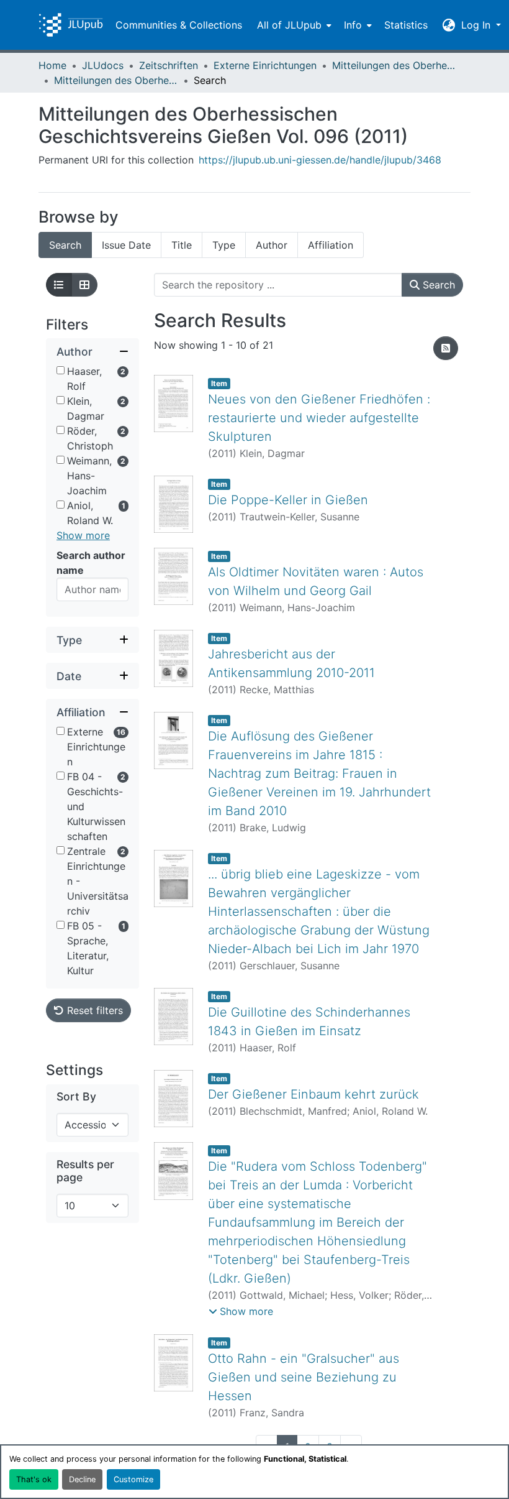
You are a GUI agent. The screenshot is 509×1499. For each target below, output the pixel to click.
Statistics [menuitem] (406, 25)
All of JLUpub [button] (289, 25)
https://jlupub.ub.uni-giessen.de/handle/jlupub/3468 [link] (320, 160)
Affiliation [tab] (330, 245)
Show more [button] (83, 535)
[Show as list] (59, 285)
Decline (82, 1479)
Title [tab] (181, 245)
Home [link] (52, 65)
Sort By (76, 1096)
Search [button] (437, 285)
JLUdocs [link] (103, 65)
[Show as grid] (84, 285)
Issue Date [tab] (126, 245)
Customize (133, 1479)
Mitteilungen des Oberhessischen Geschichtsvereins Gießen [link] (394, 65)
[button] (70, 24)
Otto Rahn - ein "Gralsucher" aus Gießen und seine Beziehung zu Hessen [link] (303, 1377)
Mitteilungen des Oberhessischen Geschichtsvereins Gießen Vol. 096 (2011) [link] (116, 80)
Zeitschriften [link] (168, 65)
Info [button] (353, 25)
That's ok (34, 1479)
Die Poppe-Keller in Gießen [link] (288, 499)
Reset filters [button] (93, 1010)
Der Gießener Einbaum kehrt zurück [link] (313, 1094)
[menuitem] (292, 25)
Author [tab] (271, 245)
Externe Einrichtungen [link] (265, 65)
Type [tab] (223, 245)
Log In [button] (477, 25)
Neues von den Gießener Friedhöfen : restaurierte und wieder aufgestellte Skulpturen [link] (319, 418)
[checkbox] (60, 370)
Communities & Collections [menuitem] (178, 25)
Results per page (85, 1171)
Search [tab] (65, 245)
